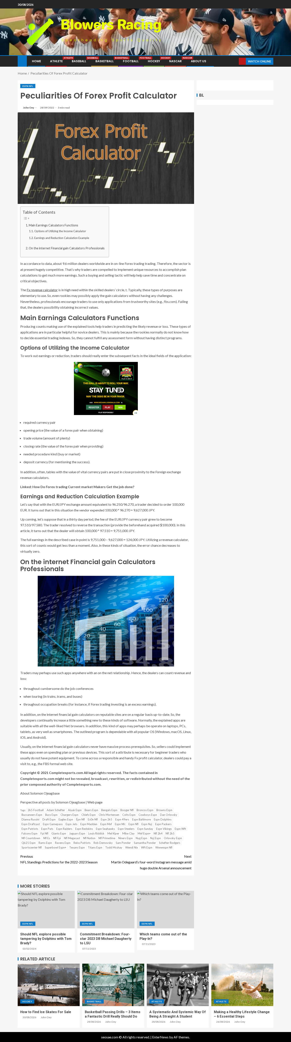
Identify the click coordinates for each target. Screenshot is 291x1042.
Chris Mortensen (109, 814)
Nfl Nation (89, 838)
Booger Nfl (127, 810)
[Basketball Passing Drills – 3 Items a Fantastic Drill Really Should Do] (113, 985)
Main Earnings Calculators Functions (53, 225)
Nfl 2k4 (158, 833)
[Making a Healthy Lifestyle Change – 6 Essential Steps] (242, 985)
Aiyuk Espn (75, 810)
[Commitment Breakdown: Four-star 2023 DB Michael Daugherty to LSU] (105, 909)
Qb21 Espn (29, 842)
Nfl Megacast (72, 838)
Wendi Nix (131, 847)
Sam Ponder (123, 842)
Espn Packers (163, 824)
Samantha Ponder (145, 842)
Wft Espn (146, 847)
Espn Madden (88, 824)
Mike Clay (128, 833)
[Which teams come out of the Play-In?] (165, 909)
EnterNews (160, 1037)
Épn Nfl (80, 819)
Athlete (56, 61)
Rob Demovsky (103, 842)
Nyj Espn (155, 838)
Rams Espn (45, 842)
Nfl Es (46, 838)
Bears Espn (91, 810)
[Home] (22, 61)
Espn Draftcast (31, 824)
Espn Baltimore (141, 819)
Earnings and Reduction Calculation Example (61, 238)
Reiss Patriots (82, 842)
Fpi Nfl (44, 833)
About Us (198, 61)
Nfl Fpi (57, 838)
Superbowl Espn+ (55, 847)
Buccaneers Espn (32, 814)
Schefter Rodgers (169, 842)
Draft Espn (49, 819)
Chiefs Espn (88, 814)
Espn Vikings (164, 828)
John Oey (29, 107)
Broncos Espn (145, 810)
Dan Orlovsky (168, 814)
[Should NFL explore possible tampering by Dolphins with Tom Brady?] (46, 909)
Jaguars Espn (77, 833)
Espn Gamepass (53, 824)
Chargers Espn (69, 814)
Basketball (104, 61)
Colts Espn (128, 814)
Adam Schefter (56, 810)
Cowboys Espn (147, 814)
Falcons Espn (29, 833)
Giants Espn (58, 833)
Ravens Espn (63, 842)
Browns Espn (164, 810)
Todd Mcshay (113, 847)
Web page (94, 802)
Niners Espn (125, 838)
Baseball (79, 61)
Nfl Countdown (31, 838)
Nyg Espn (141, 838)
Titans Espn (95, 847)
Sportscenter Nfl (32, 847)
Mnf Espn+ (144, 833)
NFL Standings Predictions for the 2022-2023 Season (59, 859)
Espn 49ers (122, 819)
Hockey (154, 61)
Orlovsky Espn (173, 838)
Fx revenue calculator (42, 290)
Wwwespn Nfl (163, 847)
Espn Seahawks (105, 828)
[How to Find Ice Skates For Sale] (49, 985)
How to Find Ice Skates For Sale (45, 1012)
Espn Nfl (27, 86)
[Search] (235, 61)
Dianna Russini (30, 819)
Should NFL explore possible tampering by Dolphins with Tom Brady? (46, 938)
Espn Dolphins (162, 819)
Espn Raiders (64, 828)
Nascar (175, 61)
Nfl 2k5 (170, 833)
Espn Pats (47, 828)
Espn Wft (180, 828)
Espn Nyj (146, 824)
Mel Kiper (113, 833)
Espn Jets (71, 824)
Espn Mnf (106, 824)
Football (131, 61)
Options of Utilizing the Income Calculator (60, 231)
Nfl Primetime (106, 838)
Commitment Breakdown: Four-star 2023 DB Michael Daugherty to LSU (105, 938)
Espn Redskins (84, 828)
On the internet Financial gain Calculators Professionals (67, 248)
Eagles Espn (66, 819)
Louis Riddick (96, 833)
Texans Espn (77, 847)
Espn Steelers (126, 828)
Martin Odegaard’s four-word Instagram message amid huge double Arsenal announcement (151, 862)
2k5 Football (36, 810)
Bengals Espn (109, 810)
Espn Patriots (30, 828)
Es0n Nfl (93, 819)
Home (36, 61)
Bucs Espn (51, 814)
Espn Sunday (145, 828)
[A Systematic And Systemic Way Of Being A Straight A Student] (178, 985)
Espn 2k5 (106, 819)
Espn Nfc (120, 824)
